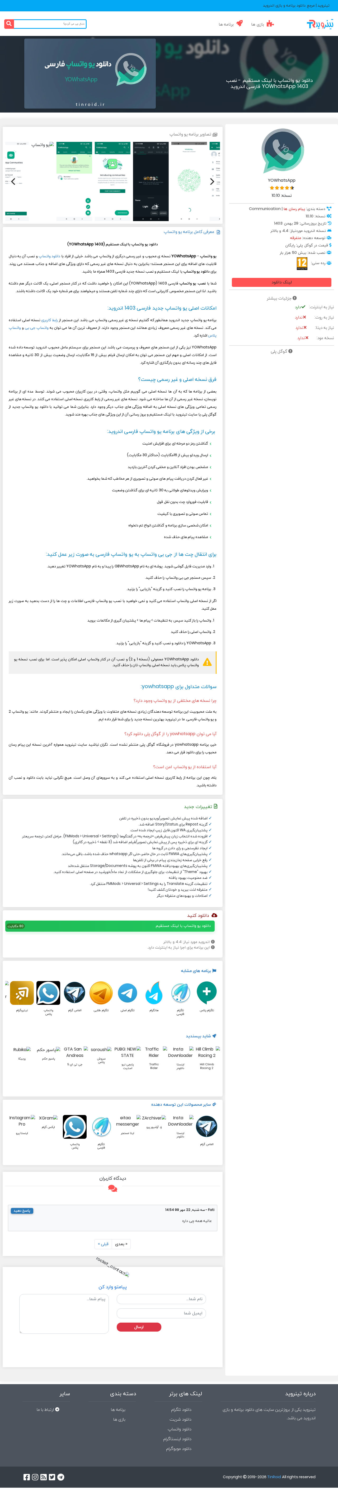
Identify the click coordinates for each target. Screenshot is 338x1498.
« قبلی (103, 1244)
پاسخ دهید (22, 1211)
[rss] (43, 1477)
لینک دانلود (282, 282)
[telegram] (60, 1477)
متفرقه (295, 238)
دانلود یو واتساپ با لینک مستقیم (183, 926)
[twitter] (52, 1477)
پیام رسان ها (294, 209)
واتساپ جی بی (37, 327)
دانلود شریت (180, 1419)
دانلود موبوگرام (178, 1449)
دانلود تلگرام (181, 1410)
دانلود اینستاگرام (177, 1439)
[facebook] (27, 1477)
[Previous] (211, 181)
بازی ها (257, 24)
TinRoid (274, 1477)
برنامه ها (226, 24)
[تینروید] (312, 24)
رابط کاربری (49, 320)
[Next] (14, 181)
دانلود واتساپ (49, 256)
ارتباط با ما (45, 1410)
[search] (9, 24)
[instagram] (35, 1477)
